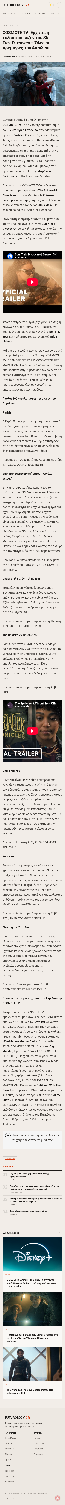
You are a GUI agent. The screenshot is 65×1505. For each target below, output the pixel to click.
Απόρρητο (38, 1454)
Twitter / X (9, 1476)
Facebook (9, 1471)
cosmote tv (10, 1158)
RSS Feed (9, 1481)
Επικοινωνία (39, 1443)
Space (8, 1459)
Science (26, 13)
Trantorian (10, 56)
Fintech (55, 13)
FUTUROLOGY (16, 5)
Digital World (10, 13)
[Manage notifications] (57, 1498)
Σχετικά (37, 1438)
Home (5, 26)
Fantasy (14, 26)
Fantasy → (58, 1233)
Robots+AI (40, 13)
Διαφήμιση (38, 1448)
